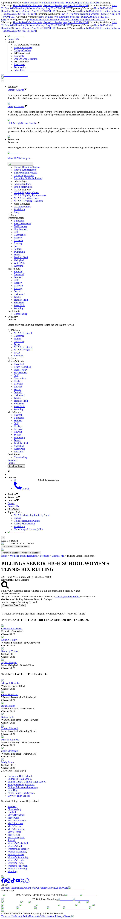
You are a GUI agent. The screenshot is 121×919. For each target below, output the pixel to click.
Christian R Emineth (11, 628)
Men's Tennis (14, 832)
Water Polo (19, 263)
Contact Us (13, 39)
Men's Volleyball (16, 837)
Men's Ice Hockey (17, 820)
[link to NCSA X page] (22, 882)
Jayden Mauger (9, 662)
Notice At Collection (39, 916)
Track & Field (21, 257)
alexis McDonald (9, 751)
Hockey (18, 237)
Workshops (19, 526)
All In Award (61, 887)
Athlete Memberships (24, 523)
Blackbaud (19, 64)
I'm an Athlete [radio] (22, 546)
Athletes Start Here (31, 553)
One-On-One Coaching (25, 58)
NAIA (17, 352)
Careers (51, 887)
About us (5, 887)
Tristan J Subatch (9, 728)
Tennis (17, 254)
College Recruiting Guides (27, 167)
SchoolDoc (19, 70)
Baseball (18, 271)
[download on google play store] (88, 895)
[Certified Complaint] (12, 910)
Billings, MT (58, 555)
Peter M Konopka (10, 739)
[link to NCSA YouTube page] (17, 882)
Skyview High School (19, 795)
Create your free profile (67, 596)
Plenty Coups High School (21, 793)
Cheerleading (20, 314)
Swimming (19, 251)
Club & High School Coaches (22, 123)
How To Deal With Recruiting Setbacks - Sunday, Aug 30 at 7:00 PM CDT (61, 2)
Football (18, 277)
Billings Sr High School (19, 778)
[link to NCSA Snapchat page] (27, 882)
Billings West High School (21, 784)
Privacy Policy (22, 916)
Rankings (18, 355)
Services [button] (12, 494)
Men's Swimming (16, 829)
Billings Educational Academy (23, 787)
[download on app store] (72, 895)
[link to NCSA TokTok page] (13, 882)
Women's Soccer (16, 854)
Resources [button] (13, 497)
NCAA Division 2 (23, 347)
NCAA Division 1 (23, 333)
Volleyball (19, 260)
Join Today (14, 509)
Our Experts (29, 887)
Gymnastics (20, 234)
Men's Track (14, 834)
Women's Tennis (16, 860)
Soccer (17, 246)
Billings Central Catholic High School (26, 781)
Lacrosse (18, 240)
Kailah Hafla (7, 717)
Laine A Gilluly (9, 639)
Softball (18, 249)
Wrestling (18, 265)
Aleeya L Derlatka (10, 683)
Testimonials (16, 887)
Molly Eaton (7, 762)
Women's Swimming (18, 857)
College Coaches (22, 50)
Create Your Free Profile (13, 605)
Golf (16, 232)
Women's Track (15, 863)
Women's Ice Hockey (18, 848)
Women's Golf (15, 846)
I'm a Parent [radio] (8, 546)
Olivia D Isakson (9, 694)
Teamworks (20, 67)
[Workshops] (14, 153)
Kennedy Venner (9, 651)
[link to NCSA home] (6, 876)
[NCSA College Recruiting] (15, 78)
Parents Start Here (11, 553)
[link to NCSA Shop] (15, 36)
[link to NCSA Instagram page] (8, 882)
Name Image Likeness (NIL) (28, 529)
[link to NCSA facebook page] (3, 882)
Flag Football (20, 229)
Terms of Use (8, 916)
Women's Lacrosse (17, 851)
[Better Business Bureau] (76, 907)
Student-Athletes (16, 89)
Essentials (19, 56)
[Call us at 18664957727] (14, 75)
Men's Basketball (16, 815)
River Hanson (8, 705)
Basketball (19, 220)
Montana (44, 555)
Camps (11, 463)
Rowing (18, 243)
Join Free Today (16, 466)
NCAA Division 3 (23, 350)
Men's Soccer (14, 826)
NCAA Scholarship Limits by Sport (31, 515)
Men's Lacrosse (15, 823)
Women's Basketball (18, 843)
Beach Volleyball (22, 223)
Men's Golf (13, 817)
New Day (12, 790)
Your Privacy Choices (60, 916)
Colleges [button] (12, 500)
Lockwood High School (20, 776)
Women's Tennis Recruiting (23, 555)
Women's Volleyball (17, 865)
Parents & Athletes (23, 47)
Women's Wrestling (17, 868)
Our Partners (41, 887)
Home (4, 555)
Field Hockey (20, 226)
